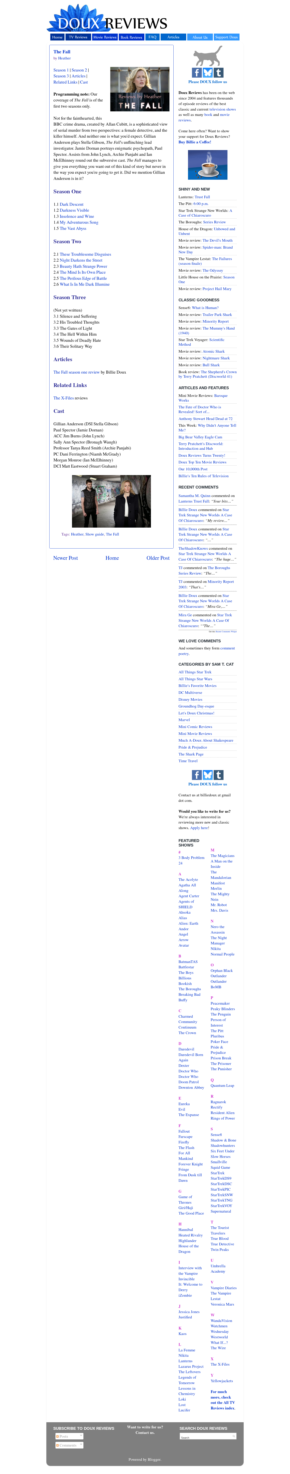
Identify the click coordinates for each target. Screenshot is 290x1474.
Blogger (154, 1459)
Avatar (184, 945)
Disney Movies (190, 699)
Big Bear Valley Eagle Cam (200, 437)
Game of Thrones (185, 1199)
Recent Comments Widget (226, 631)
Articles (78, 76)
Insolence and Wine (77, 216)
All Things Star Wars (195, 678)
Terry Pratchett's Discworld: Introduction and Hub (201, 446)
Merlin (216, 888)
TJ (180, 567)
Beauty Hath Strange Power (83, 266)
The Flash (186, 1147)
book (208, 114)
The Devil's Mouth (218, 240)
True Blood (220, 1238)
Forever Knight (191, 1164)
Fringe (184, 1169)
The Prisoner (221, 1063)
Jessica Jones (189, 1311)
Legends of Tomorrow (187, 1379)
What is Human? (205, 307)
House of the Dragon (189, 1248)
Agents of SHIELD (186, 904)
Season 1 (61, 70)
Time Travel (188, 760)
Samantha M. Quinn (194, 495)
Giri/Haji (186, 1207)
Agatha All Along (187, 887)
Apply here (199, 827)
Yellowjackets (222, 1380)
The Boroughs (190, 988)
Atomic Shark (214, 351)
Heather (77, 534)
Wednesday (220, 1331)
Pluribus (217, 1036)
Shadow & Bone (223, 1140)
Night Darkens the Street (81, 260)
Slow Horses (221, 1156)
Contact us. (145, 1432)
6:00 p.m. (201, 203)
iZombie (185, 1295)
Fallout (184, 1131)
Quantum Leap (222, 1085)
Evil (182, 1109)
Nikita (216, 948)
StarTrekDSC (221, 1183)
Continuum (187, 1027)
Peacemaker (220, 1003)
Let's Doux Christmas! (196, 713)
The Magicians (223, 855)
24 (180, 863)
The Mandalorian (221, 874)
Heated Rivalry (191, 1235)
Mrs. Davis (219, 910)
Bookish (185, 983)
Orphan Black (222, 970)
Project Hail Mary (217, 288)
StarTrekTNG (221, 1200)
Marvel (184, 719)
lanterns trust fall (194, 501)
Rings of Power (223, 1118)
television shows (223, 109)
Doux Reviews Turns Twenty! (202, 455)
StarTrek (218, 1172)
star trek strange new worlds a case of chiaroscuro (205, 515)
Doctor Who (188, 1071)
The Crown (187, 1032)
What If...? (219, 1342)
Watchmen (219, 1325)
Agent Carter (189, 895)
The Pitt (217, 1030)
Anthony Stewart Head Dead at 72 (206, 418)
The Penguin (221, 1014)
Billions (185, 978)
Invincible (187, 1278)
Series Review (214, 222)
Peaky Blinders (223, 1008)
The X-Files (63, 398)
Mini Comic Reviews (195, 726)
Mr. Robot (219, 904)
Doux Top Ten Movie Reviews (202, 462)
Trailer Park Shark (217, 314)
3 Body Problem (191, 857)
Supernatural (221, 1211)
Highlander (187, 1240)
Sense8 (216, 1134)
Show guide (94, 534)
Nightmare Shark (216, 358)
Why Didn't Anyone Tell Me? (207, 428)
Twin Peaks (220, 1249)
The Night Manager (219, 940)
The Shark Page (191, 754)
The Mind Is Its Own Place (83, 272)
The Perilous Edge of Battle (83, 278)
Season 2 (79, 70)
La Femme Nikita (187, 1352)
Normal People (223, 954)
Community (188, 1021)
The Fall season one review (76, 372)
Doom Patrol (189, 1081)
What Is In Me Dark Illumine (85, 284)
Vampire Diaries (224, 1287)
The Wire (218, 1347)
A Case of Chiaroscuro (205, 213)
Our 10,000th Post (193, 469)
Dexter (184, 1065)
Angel (183, 934)
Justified (185, 1317)
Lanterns (186, 1360)
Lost (182, 1404)
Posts (63, 1436)
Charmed (186, 1016)
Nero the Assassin (218, 929)
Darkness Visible (74, 210)
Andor (184, 928)
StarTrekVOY (221, 1205)
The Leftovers (190, 1371)
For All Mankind (186, 1155)
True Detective (222, 1244)
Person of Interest (218, 1022)
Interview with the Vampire (190, 1270)
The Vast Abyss (73, 228)
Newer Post (65, 557)
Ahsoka (185, 912)
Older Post (158, 557)
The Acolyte (188, 879)
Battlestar (186, 967)
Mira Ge (185, 614)
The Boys (186, 972)
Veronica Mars (222, 1304)
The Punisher (221, 1068)
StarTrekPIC (221, 1189)
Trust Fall (202, 196)
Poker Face (219, 1041)
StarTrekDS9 (221, 1178)
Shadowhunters (223, 1145)
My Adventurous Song (79, 222)
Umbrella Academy (218, 1268)
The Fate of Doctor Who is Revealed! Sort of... (200, 409)
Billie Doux (188, 509)
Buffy (183, 999)
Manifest (218, 883)
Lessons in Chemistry (187, 1391)
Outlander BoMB (219, 984)
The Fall (61, 51)
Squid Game (220, 1167)
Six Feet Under (223, 1151)
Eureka (184, 1103)
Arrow (184, 939)
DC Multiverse (190, 692)
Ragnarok (218, 1101)
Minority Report (216, 321)
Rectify (217, 1107)
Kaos (183, 1333)
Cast (84, 82)
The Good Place (191, 1213)
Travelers (218, 1233)
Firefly (184, 1142)
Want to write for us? (145, 1427)
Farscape (186, 1136)
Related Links (65, 82)
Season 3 (61, 76)
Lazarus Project (191, 1366)
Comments (68, 1445)
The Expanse (189, 1114)
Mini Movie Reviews (195, 733)
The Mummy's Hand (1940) (207, 330)
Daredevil (186, 1049)
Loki (182, 1399)
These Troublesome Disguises (85, 254)
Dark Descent (71, 204)
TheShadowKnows (193, 548)
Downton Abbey (191, 1087)
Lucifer (184, 1410)
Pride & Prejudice (193, 747)
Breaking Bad (189, 994)
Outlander (219, 975)
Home (112, 557)
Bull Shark (211, 364)
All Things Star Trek (195, 672)
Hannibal (186, 1229)
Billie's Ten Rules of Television (204, 475)
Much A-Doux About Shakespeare (206, 740)
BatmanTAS (188, 961)
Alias (183, 917)
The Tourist (220, 1227)
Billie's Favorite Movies (198, 685)
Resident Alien (223, 1112)
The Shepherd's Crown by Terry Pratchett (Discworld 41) (208, 374)
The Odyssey (213, 270)
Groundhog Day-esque (196, 706)
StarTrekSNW (222, 1194)
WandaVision (221, 1320)
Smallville (219, 1161)
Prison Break (221, 1058)
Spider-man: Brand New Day (206, 249)
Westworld (219, 1337)
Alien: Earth (188, 923)
